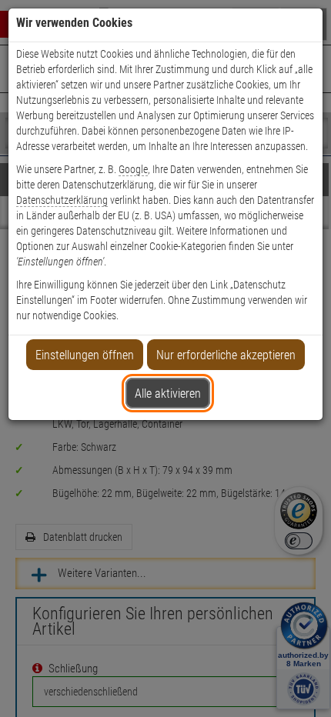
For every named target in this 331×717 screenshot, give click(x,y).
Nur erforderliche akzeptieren (226, 355)
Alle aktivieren (168, 393)
